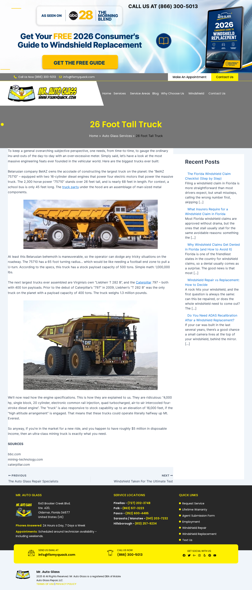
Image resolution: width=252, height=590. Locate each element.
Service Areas (140, 93)
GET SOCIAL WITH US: (199, 551)
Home (106, 93)
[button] (120, 93)
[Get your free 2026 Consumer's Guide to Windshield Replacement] (126, 36)
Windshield (196, 93)
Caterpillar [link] (143, 282)
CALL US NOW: (125, 550)
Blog (155, 93)
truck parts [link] (70, 187)
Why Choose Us (172, 93)
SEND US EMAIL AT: (48, 550)
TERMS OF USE (45, 584)
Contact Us (216, 93)
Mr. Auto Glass (48, 572)
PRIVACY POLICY (66, 584)
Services (120, 93)
